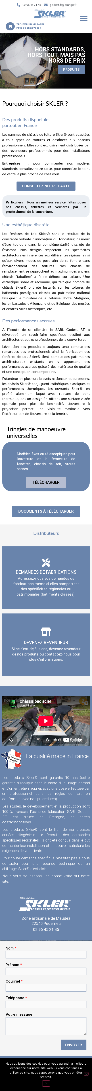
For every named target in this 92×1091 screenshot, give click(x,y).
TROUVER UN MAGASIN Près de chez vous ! (30, 26)
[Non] (86, 1074)
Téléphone (16, 998)
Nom (11, 948)
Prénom (14, 964)
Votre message (19, 1014)
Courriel (14, 981)
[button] (84, 18)
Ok (46, 1083)
